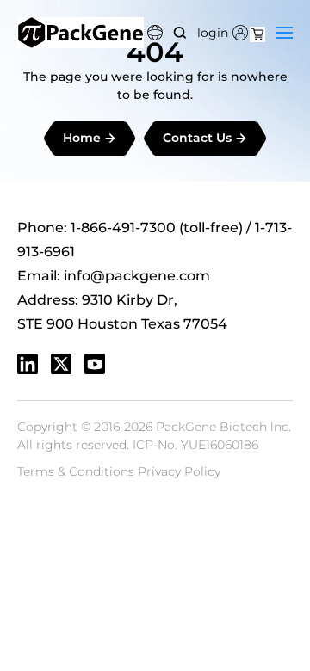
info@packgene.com (137, 276)
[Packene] (80, 32)
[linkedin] (27, 364)
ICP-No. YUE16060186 (195, 444)
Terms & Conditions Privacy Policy (118, 471)
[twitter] (61, 364)
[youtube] (94, 364)
